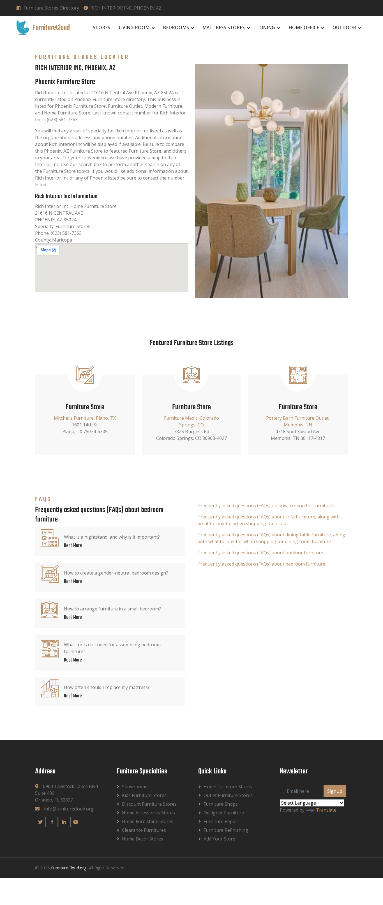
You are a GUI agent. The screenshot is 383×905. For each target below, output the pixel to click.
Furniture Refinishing (226, 830)
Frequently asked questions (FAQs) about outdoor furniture (260, 553)
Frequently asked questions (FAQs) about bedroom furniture (261, 564)
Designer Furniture (224, 813)
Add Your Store (219, 839)
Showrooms (134, 787)
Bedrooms (176, 27)
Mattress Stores (223, 27)
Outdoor (344, 27)
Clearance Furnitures (144, 830)
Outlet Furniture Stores (228, 795)
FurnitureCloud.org (69, 867)
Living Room (134, 27)
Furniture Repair (221, 821)
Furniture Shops (221, 804)
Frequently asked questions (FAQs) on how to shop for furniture (265, 505)
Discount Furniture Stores (149, 804)
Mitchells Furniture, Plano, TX (85, 418)
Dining (266, 27)
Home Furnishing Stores (147, 821)
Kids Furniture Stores (144, 795)
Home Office (304, 27)
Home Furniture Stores (228, 787)
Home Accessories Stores (148, 813)
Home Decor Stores (142, 839)
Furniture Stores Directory (51, 8)
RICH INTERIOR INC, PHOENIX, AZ (125, 8)
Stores (101, 27)
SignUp (334, 791)
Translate (326, 810)
